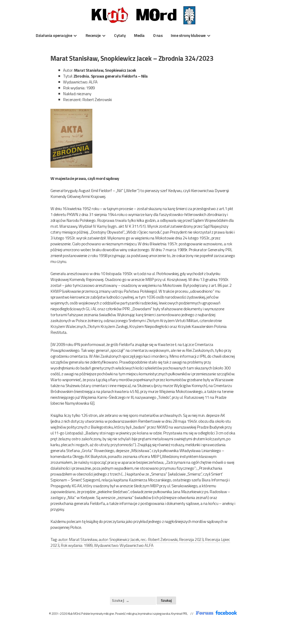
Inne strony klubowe (188, 35)
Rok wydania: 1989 (77, 545)
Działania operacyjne (54, 35)
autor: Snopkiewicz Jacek (119, 539)
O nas (158, 35)
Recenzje (93, 35)
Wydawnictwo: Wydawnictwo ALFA (123, 545)
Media (139, 35)
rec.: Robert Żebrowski (159, 539)
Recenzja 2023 (191, 539)
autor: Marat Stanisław (77, 539)
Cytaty (120, 35)
